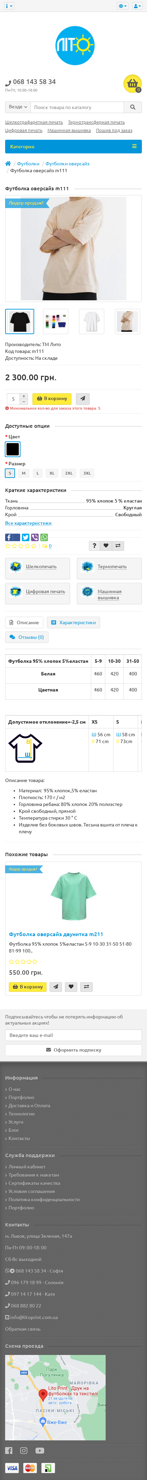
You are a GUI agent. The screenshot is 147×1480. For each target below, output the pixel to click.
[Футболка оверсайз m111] (73, 248)
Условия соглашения (32, 1191)
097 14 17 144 (26, 1294)
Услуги (16, 1122)
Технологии (22, 1113)
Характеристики (77, 622)
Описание (28, 622)
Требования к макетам (34, 1175)
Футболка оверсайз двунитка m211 (56, 934)
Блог (14, 1130)
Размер (17, 463)
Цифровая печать (23, 130)
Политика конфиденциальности (44, 1199)
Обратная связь (22, 1329)
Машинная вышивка (69, 130)
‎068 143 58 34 (31, 1271)
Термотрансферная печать (96, 122)
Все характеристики (28, 523)
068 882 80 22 (26, 1305)
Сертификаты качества (34, 1183)
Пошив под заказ (114, 130)
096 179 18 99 (26, 1282)
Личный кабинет (27, 1166)
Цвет (14, 436)
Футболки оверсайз (67, 163)
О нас (15, 1089)
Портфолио (21, 1097)
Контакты (19, 1138)
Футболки (28, 163)
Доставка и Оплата (29, 1105)
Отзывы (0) (31, 637)
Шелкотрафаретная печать (34, 122)
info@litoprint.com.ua (34, 1317)
